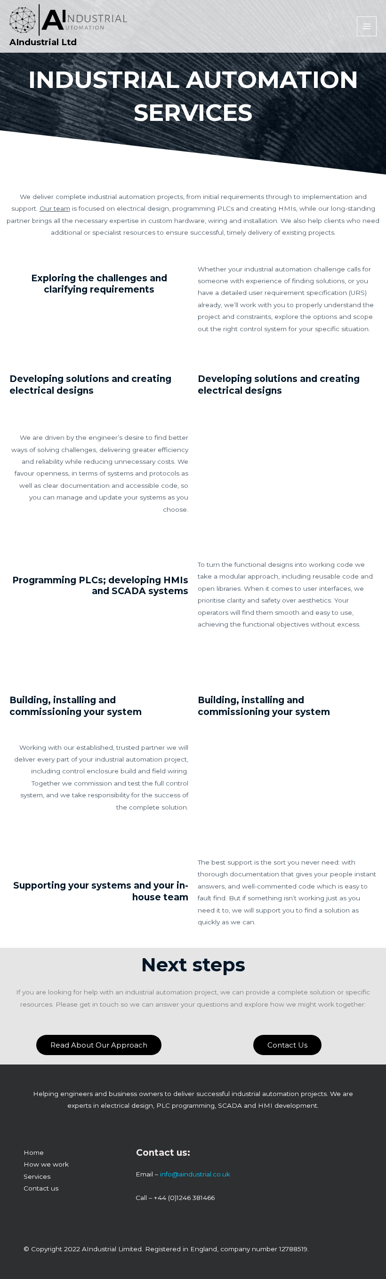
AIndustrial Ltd (43, 42)
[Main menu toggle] (367, 26)
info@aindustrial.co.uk (195, 1174)
